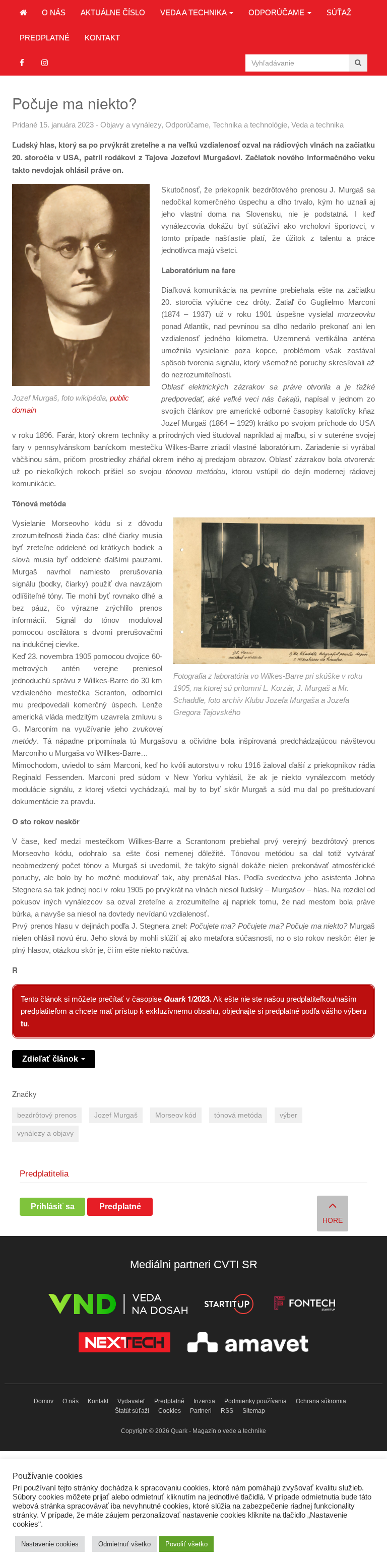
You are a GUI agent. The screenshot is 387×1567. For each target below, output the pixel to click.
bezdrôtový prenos (47, 1115)
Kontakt (102, 37)
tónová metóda (238, 1115)
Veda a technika (194, 12)
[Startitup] (229, 1306)
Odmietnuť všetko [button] (124, 1544)
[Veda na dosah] (117, 1306)
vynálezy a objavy (45, 1133)
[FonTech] (305, 1306)
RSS (227, 1410)
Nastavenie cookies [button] (50, 1544)
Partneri (201, 1410)
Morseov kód (176, 1115)
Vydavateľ (131, 1401)
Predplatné (45, 37)
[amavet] (247, 1344)
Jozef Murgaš (116, 1115)
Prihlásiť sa (53, 1206)
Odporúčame (277, 12)
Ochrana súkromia (321, 1401)
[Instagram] (44, 63)
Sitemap (253, 1410)
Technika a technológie (250, 124)
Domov (43, 1401)
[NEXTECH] (124, 1344)
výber (288, 1115)
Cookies (169, 1410)
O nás (54, 12)
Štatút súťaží (132, 1410)
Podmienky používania (255, 1401)
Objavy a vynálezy (130, 124)
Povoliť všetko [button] (186, 1544)
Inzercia (204, 1401)
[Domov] (23, 12)
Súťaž (339, 12)
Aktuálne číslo (113, 12)
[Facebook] (22, 63)
